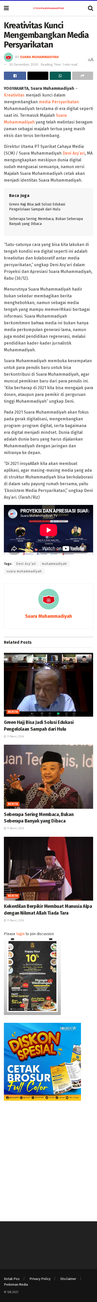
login (20, 934)
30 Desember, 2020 (23, 64)
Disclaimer (68, 1279)
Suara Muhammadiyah (39, 57)
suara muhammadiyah (24, 571)
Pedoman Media (16, 1284)
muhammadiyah (54, 564)
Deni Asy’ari (74, 153)
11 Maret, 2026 (15, 736)
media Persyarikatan (59, 101)
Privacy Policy (39, 1279)
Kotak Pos (12, 1279)
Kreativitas (14, 95)
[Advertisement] (48, 1157)
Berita (13, 712)
